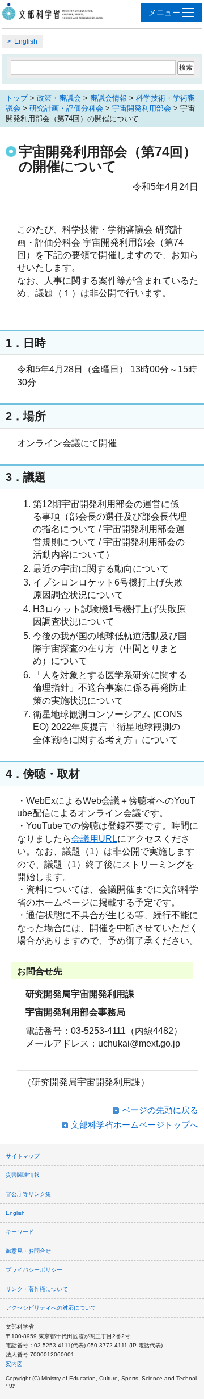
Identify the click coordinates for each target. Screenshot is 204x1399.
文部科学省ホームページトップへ (134, 1125)
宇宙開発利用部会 (141, 108)
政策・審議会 (59, 98)
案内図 (14, 1364)
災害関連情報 (23, 1175)
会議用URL (94, 839)
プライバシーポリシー (34, 1270)
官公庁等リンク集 (28, 1194)
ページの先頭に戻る (160, 1110)
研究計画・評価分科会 (66, 108)
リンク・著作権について (37, 1289)
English (25, 41)
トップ (17, 98)
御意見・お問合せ (28, 1251)
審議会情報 (108, 98)
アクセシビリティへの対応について (51, 1308)
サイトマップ (23, 1156)
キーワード (20, 1231)
